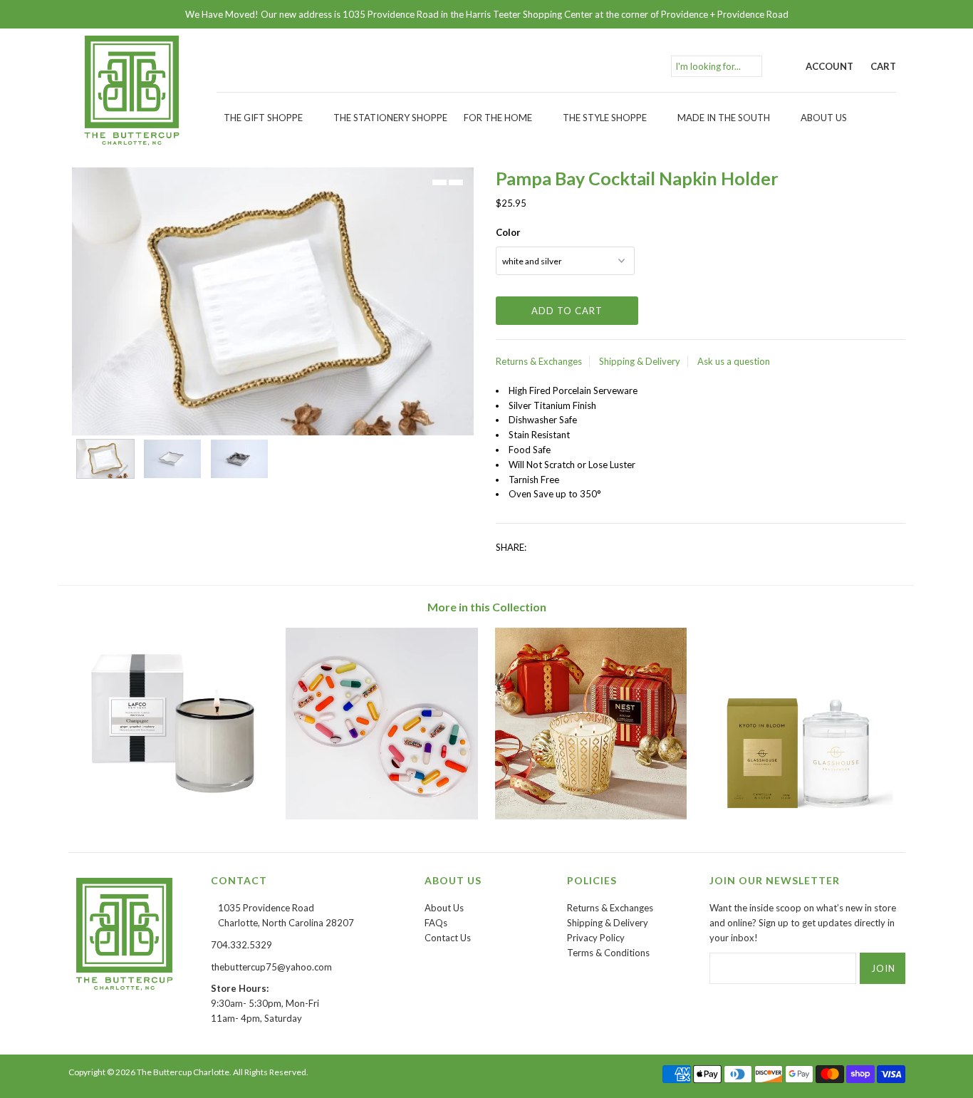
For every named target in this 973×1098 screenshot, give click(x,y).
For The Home (498, 117)
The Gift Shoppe (263, 117)
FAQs (436, 922)
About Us (824, 117)
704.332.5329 (241, 945)
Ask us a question (733, 361)
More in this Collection (486, 606)
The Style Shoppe (605, 117)
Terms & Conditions (608, 952)
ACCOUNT (829, 66)
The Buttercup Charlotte (183, 1072)
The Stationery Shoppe (390, 117)
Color (508, 232)
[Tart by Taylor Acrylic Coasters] (381, 816)
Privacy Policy (596, 937)
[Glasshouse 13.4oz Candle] (800, 816)
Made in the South (723, 117)
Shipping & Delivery (639, 361)
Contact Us (448, 937)
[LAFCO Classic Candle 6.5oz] (173, 816)
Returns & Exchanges (539, 361)
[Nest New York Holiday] (591, 816)
